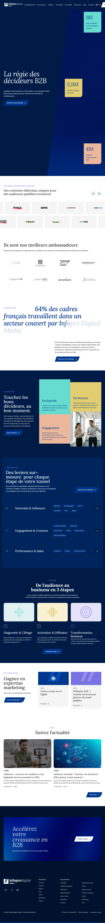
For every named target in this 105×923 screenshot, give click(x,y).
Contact (41, 901)
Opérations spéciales (87, 893)
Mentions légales (83, 912)
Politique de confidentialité (69, 912)
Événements (63, 889)
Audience (51, 5)
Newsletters (63, 899)
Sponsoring (85, 899)
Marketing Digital (65, 893)
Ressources (77, 5)
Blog (84, 5)
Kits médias (68, 5)
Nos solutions (41, 5)
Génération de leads (87, 883)
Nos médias (59, 5)
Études (84, 886)
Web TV (84, 896)
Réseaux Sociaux (86, 889)
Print (83, 903)
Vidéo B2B (63, 883)
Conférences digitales (66, 886)
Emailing (62, 903)
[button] (29, 4)
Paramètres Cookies (95, 912)
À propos (91, 5)
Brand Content (64, 896)
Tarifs (40, 895)
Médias (41, 889)
